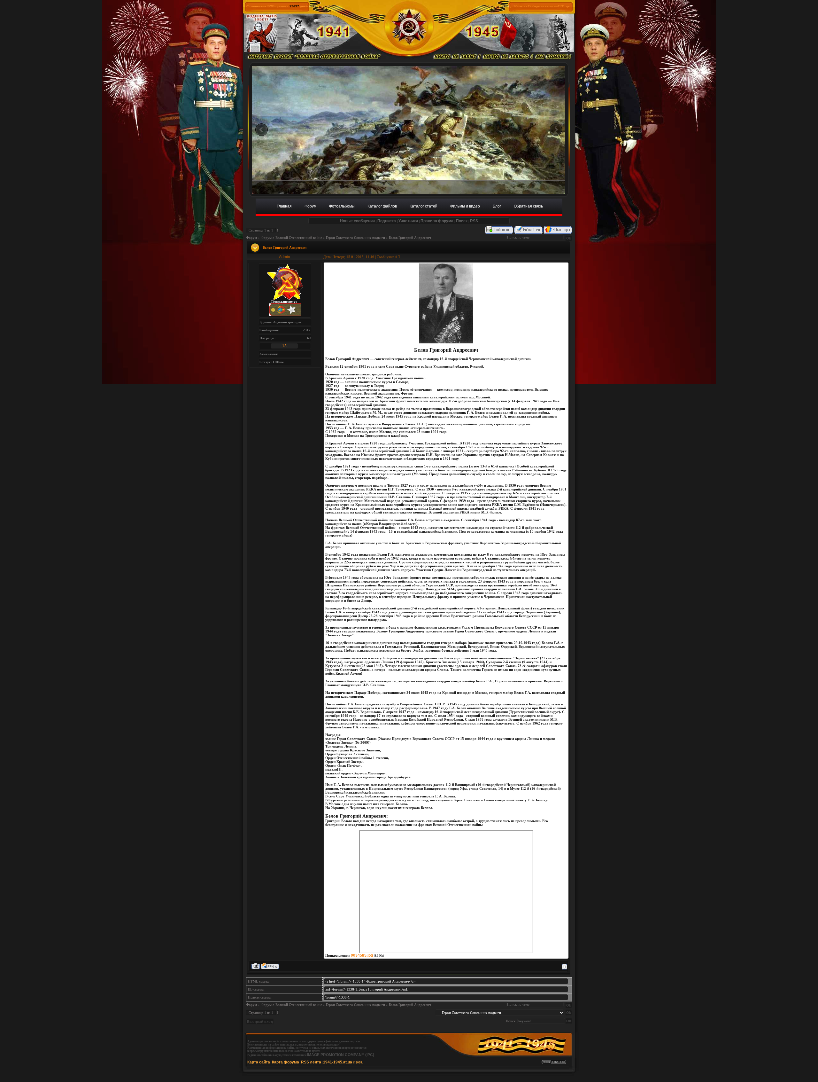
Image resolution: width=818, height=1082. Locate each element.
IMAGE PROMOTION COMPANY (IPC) (340, 1055)
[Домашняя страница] (270, 966)
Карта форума (285, 1062)
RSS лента (311, 1062)
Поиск (461, 221)
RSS (474, 221)
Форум (251, 237)
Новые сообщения (357, 221)
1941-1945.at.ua (337, 1062)
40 (309, 338)
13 (284, 346)
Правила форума (437, 221)
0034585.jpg (362, 955)
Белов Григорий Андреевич (410, 237)
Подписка (386, 221)
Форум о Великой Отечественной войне (291, 237)
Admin (284, 257)
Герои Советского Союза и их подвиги (355, 237)
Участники (408, 221)
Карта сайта (258, 1062)
